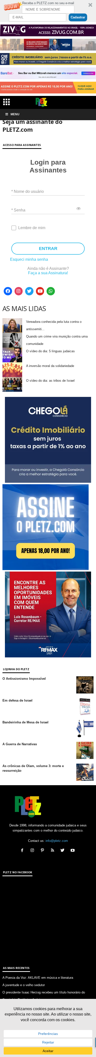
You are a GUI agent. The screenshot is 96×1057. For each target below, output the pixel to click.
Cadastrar (78, 17)
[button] (48, 11)
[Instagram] (18, 291)
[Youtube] (40, 291)
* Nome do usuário (27, 191)
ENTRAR (48, 248)
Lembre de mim (31, 228)
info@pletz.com (57, 841)
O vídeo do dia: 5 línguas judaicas (50, 351)
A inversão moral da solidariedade (50, 366)
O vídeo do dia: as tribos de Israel (50, 380)
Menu (15, 114)
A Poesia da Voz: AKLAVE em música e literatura (37, 977)
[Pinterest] (43, 851)
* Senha (18, 210)
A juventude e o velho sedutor (23, 985)
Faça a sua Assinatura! (48, 273)
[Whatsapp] (50, 291)
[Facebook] (7, 291)
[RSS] (53, 851)
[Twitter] (29, 291)
